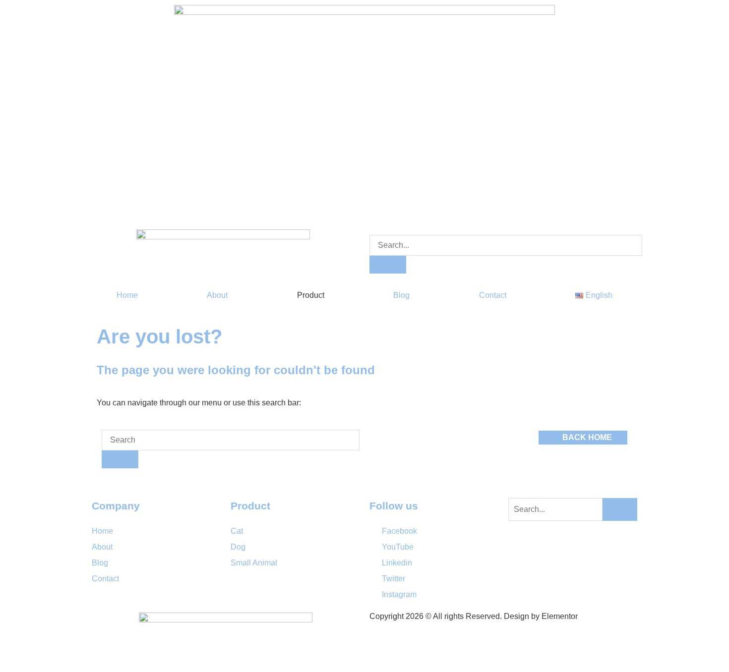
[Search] (387, 265)
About (217, 295)
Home (127, 295)
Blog (401, 295)
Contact (492, 295)
